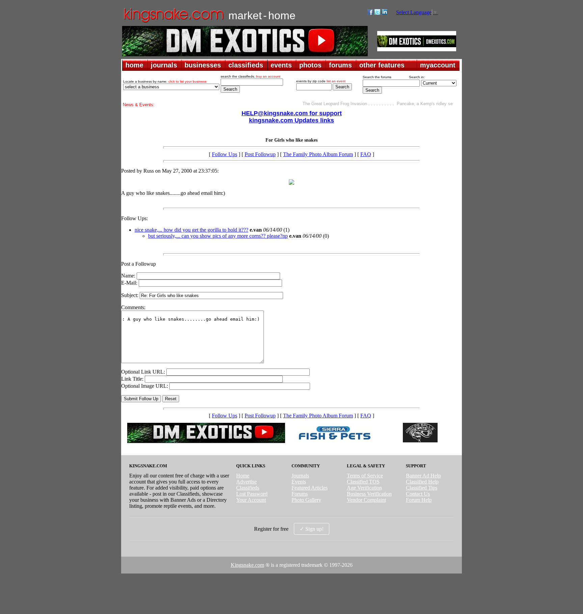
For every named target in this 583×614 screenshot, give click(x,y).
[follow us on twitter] (377, 13)
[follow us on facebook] (370, 13)
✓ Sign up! (312, 529)
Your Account (251, 500)
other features (382, 65)
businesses (203, 65)
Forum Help (419, 500)
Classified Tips (421, 488)
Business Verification (369, 494)
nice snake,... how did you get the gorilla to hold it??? (191, 230)
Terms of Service (365, 475)
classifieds (245, 65)
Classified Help (422, 482)
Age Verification (364, 488)
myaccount (437, 65)
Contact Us (418, 494)
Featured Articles (310, 488)
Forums (300, 494)
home (134, 65)
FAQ (365, 154)
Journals (300, 475)
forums (340, 65)
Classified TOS (363, 482)
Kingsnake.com (247, 565)
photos (310, 65)
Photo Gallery (306, 500)
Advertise (246, 482)
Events (299, 482)
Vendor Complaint (366, 500)
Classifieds (247, 488)
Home (242, 475)
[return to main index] (173, 22)
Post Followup (260, 154)
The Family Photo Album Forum (318, 154)
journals (164, 65)
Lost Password (252, 494)
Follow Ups (224, 154)
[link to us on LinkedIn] (384, 13)
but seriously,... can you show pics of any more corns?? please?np (218, 236)
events (281, 65)
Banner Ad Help (423, 475)
